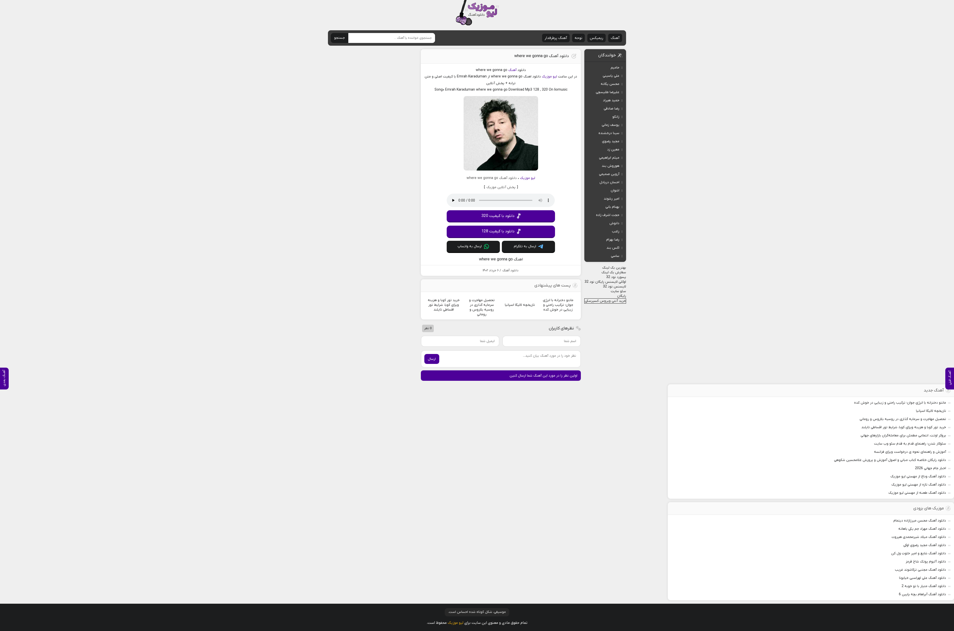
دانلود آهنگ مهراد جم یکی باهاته (922, 528)
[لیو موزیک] (477, 13)
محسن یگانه (610, 84)
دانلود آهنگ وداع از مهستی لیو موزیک (918, 476)
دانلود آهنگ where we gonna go (541, 56)
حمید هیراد (611, 100)
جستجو (339, 37)
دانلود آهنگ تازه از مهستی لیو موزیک (918, 484)
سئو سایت (618, 291)
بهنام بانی (612, 207)
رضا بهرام (612, 239)
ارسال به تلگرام (525, 246)
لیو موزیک (549, 76)
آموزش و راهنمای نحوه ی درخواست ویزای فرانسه (910, 452)
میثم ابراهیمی (609, 157)
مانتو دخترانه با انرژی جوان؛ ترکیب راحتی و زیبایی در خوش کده (900, 402)
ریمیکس (596, 37)
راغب (615, 231)
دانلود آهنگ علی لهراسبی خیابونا (922, 578)
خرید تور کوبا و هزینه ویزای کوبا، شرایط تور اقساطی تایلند (903, 427)
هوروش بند (610, 166)
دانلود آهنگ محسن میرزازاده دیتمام (919, 520)
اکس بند (612, 247)
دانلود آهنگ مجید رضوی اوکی (924, 545)
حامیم (615, 67)
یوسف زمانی (610, 125)
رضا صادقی (611, 108)
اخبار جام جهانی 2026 (930, 468)
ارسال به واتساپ (470, 246)
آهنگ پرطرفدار (556, 37)
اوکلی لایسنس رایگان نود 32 (605, 282)
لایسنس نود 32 (614, 286)
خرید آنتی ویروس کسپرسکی (605, 301)
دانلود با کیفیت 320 (498, 215)
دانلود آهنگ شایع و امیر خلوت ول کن (918, 553)
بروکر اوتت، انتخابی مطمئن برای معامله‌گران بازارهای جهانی (903, 435)
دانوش (614, 223)
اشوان (615, 190)
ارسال (432, 359)
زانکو (615, 116)
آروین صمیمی (609, 174)
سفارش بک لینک (613, 272)
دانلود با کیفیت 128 (498, 231)
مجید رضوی (610, 141)
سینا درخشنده (608, 133)
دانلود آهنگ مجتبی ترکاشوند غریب (920, 569)
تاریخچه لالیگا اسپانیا (931, 411)
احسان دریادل (609, 182)
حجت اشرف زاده (607, 215)
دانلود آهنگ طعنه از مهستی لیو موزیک (917, 493)
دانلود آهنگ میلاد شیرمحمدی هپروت (919, 537)
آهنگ (615, 37)
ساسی (615, 256)
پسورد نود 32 (616, 277)
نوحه (578, 37)
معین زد (613, 149)
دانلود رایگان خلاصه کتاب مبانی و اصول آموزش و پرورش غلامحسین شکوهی (890, 460)
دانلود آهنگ (510, 270)
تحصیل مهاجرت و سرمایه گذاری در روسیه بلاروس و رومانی (903, 419)
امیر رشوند (611, 198)
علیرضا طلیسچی (607, 92)
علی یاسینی (611, 75)
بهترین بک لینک (614, 267)
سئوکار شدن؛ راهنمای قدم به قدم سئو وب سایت (910, 443)
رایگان (621, 296)
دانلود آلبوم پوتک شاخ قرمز (926, 561)
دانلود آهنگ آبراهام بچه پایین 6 (922, 594)
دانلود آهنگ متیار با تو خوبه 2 (924, 586)
